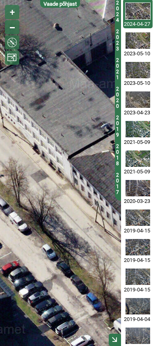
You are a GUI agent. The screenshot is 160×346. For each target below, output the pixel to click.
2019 (117, 126)
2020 (117, 97)
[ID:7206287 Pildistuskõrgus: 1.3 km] (138, 70)
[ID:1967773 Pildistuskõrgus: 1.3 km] (138, 247)
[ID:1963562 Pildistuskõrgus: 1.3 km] (138, 276)
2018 (117, 154)
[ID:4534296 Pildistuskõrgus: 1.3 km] (138, 158)
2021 (117, 68)
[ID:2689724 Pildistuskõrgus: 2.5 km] (138, 335)
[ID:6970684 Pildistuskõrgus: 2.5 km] (138, 99)
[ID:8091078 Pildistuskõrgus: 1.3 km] (138, 11)
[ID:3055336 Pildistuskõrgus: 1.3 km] (138, 188)
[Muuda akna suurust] (12, 57)
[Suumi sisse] (12, 12)
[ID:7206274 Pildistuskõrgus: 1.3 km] (138, 40)
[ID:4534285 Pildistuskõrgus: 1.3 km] (138, 129)
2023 (117, 40)
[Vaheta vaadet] (12, 42)
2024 (117, 11)
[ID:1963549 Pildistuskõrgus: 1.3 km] (138, 217)
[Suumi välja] (12, 27)
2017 (117, 183)
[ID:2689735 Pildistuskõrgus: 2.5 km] (138, 306)
